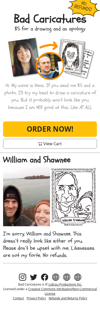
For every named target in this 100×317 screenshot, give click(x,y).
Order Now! (50, 129)
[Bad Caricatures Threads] (55, 277)
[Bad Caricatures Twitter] (33, 277)
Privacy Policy (36, 298)
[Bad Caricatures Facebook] (44, 277)
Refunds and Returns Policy (68, 298)
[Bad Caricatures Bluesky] (66, 277)
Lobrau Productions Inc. (65, 284)
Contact (18, 298)
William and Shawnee (37, 159)
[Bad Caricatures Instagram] (22, 277)
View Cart (52, 143)
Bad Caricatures (50, 19)
